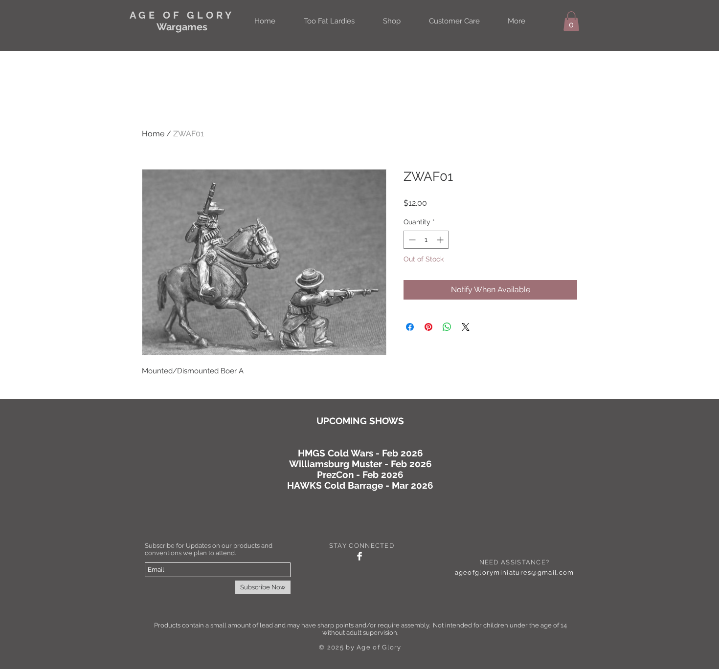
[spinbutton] (426, 239)
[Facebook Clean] (359, 556)
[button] (571, 21)
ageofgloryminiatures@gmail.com (514, 572)
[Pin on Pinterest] (428, 327)
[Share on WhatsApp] (447, 327)
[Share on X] (466, 327)
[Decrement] (411, 239)
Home (153, 133)
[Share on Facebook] (410, 327)
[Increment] (441, 239)
